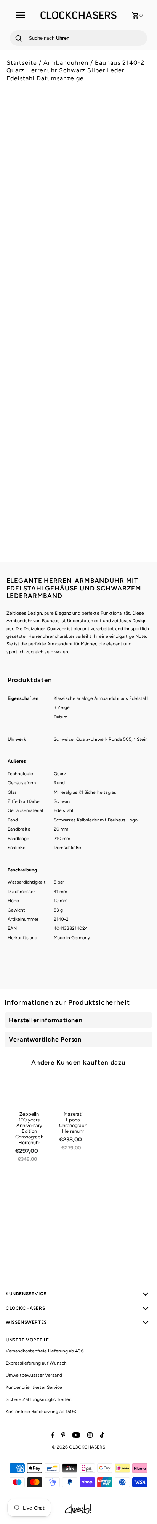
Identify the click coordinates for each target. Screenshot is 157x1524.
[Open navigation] (20, 15)
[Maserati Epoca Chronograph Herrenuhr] (73, 1091)
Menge (14, 364)
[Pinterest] (62, 1435)
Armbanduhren (65, 62)
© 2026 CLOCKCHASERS (78, 1447)
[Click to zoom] (138, 122)
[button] (78, 415)
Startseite (21, 62)
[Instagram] (89, 1435)
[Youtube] (75, 1435)
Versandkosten (71, 332)
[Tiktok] (101, 1435)
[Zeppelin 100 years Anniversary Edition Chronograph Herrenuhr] (29, 1091)
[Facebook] (51, 1435)
